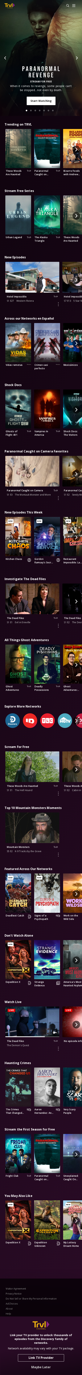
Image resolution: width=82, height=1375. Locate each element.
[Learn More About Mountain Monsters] (58, 854)
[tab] (26, 110)
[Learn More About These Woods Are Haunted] (58, 793)
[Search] (66, 6)
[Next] (76, 58)
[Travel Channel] (10, 5)
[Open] (74, 6)
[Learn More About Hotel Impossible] (58, 304)
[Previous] (5, 58)
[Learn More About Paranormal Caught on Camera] (58, 498)
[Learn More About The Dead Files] (58, 625)
